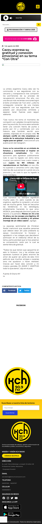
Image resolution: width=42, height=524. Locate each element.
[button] (38, 6)
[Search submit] (38, 24)
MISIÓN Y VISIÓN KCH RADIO (13, 452)
